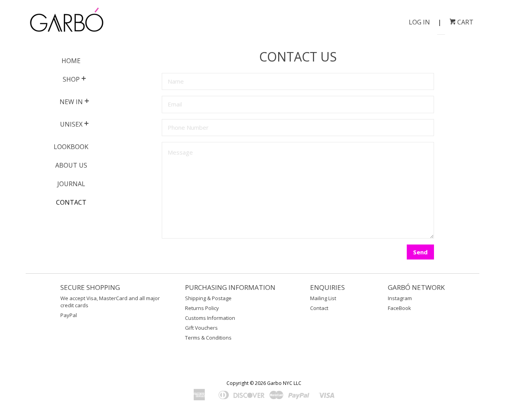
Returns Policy (202, 308)
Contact (71, 202)
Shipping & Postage (208, 298)
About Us (71, 165)
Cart (464, 22)
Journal (71, 183)
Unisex (71, 124)
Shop (71, 79)
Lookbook (71, 146)
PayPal (68, 315)
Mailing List (323, 298)
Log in (419, 22)
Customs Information (210, 317)
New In (71, 101)
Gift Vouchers (201, 327)
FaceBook (399, 308)
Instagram (400, 298)
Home (71, 60)
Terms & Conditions (208, 337)
